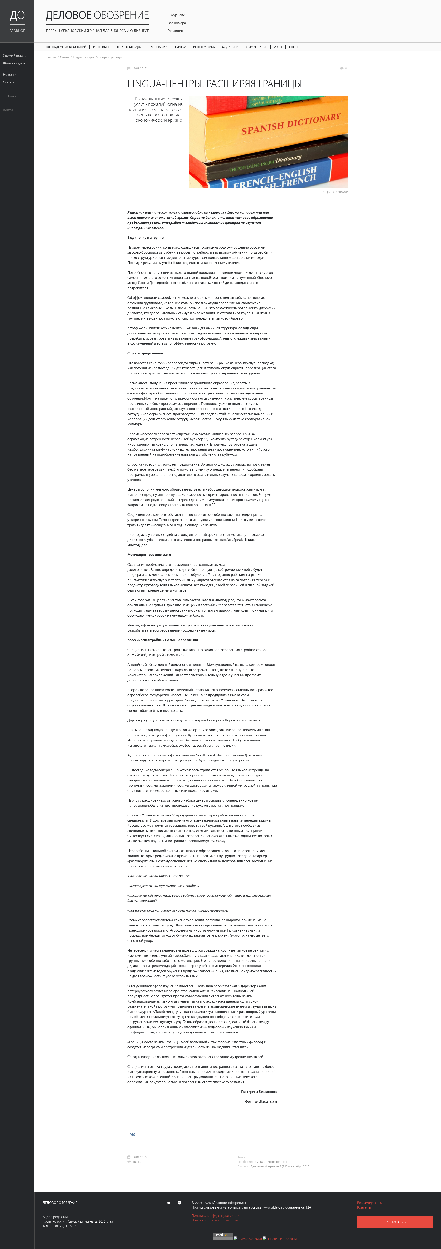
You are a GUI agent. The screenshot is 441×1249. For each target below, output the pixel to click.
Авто (278, 47)
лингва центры (276, 1161)
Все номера (177, 22)
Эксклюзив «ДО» (128, 47)
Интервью (101, 47)
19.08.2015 (139, 68)
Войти (8, 110)
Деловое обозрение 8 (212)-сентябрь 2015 (280, 1166)
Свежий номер (14, 55)
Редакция (175, 30)
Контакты (364, 1207)
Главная (51, 57)
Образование (256, 47)
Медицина (230, 47)
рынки (259, 1161)
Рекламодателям (369, 1202)
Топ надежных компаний (65, 47)
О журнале (176, 15)
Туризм (180, 47)
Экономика (158, 47)
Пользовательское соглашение (215, 1220)
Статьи (8, 82)
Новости (10, 74)
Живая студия (14, 63)
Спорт (294, 47)
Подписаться (395, 1222)
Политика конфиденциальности (215, 1215)
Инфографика (204, 47)
